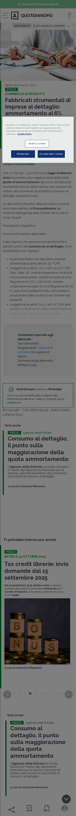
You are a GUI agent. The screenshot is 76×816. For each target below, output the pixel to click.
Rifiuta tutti (23, 154)
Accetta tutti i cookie (51, 154)
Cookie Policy (24, 134)
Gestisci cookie (37, 143)
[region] (38, 139)
